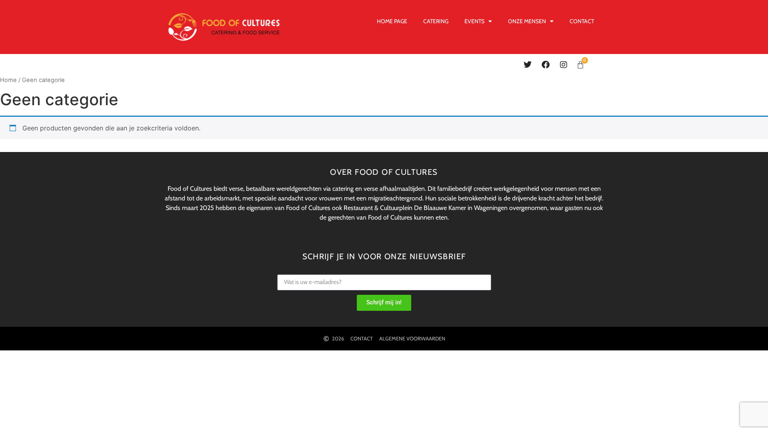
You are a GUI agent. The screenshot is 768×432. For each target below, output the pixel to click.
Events (474, 21)
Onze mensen (527, 21)
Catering (435, 21)
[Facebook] (546, 65)
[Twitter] (528, 65)
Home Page (392, 21)
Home (8, 80)
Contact (582, 21)
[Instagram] (564, 65)
